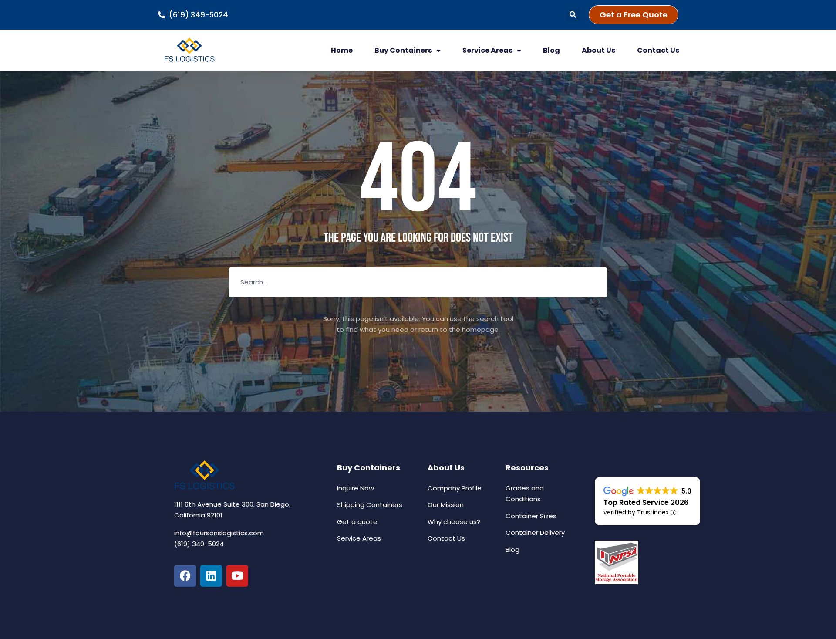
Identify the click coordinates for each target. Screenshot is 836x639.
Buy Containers (403, 50)
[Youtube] (237, 576)
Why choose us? (454, 521)
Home (342, 50)
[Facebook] (185, 576)
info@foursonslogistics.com (219, 533)
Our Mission (446, 504)
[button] (573, 15)
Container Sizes (531, 516)
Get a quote (357, 521)
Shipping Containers (369, 504)
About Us (598, 50)
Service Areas (487, 50)
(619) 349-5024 (199, 543)
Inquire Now (355, 488)
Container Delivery (535, 532)
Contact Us (658, 50)
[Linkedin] (211, 576)
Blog (551, 50)
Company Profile (455, 488)
